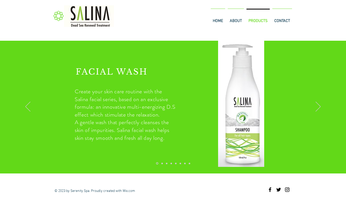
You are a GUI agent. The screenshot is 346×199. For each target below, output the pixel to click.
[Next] (318, 107)
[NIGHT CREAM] (189, 163)
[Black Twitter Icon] (279, 190)
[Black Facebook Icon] (270, 190)
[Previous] (27, 107)
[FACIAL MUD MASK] (176, 163)
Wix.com (129, 191)
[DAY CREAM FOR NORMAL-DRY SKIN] (180, 163)
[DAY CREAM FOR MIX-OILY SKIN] (185, 163)
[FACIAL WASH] (157, 163)
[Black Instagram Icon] (287, 190)
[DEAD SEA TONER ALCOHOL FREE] (166, 163)
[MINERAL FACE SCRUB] (162, 163)
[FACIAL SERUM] (171, 163)
